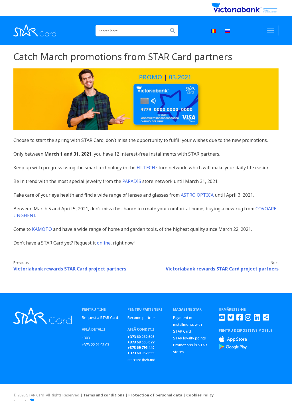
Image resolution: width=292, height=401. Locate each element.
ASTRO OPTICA (197, 195)
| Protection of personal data (153, 395)
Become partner (141, 317)
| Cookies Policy (198, 395)
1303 (86, 337)
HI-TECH (146, 167)
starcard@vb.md (141, 359)
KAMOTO (42, 229)
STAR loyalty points (189, 338)
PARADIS (131, 181)
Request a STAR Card (100, 317)
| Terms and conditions (102, 395)
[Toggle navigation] (271, 30)
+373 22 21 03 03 (95, 344)
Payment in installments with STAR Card (187, 324)
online (104, 243)
